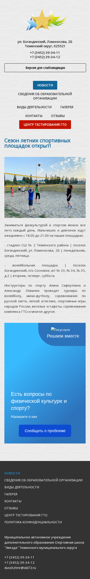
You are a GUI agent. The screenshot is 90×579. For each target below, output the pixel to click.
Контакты (33, 116)
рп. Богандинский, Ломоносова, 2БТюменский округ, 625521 (45, 43)
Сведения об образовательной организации (45, 96)
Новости (45, 85)
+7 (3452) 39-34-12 (45, 57)
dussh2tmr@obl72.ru (20, 567)
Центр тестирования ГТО (45, 124)
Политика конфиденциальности (33, 522)
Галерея (66, 107)
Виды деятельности (34, 107)
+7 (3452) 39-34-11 (45, 52)
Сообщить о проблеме (45, 431)
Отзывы (58, 116)
